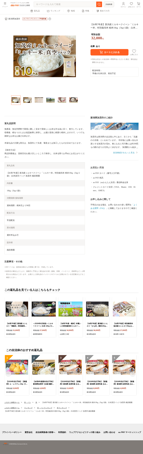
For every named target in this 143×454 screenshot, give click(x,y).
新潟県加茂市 (14, 19)
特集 (87, 11)
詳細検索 (109, 4)
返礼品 (37, 11)
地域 (73, 11)
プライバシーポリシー (12, 432)
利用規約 (62, 432)
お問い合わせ (109, 432)
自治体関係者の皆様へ (45, 432)
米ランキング (62, 408)
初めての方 (105, 11)
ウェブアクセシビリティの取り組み (84, 432)
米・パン (27, 402)
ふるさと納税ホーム (12, 402)
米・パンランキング (44, 408)
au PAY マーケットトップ (129, 432)
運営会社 (29, 432)
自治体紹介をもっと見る (124, 153)
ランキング (55, 11)
